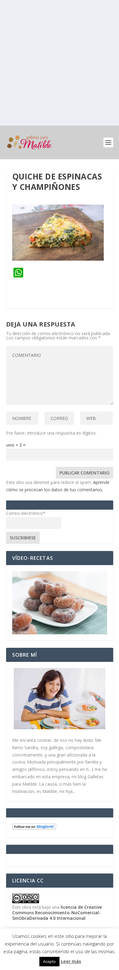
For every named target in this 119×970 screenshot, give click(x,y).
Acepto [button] (49, 961)
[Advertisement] (59, 63)
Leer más (71, 961)
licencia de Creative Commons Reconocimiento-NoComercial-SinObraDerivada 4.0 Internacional (57, 912)
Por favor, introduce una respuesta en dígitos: (51, 433)
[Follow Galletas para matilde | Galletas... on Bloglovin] (34, 828)
